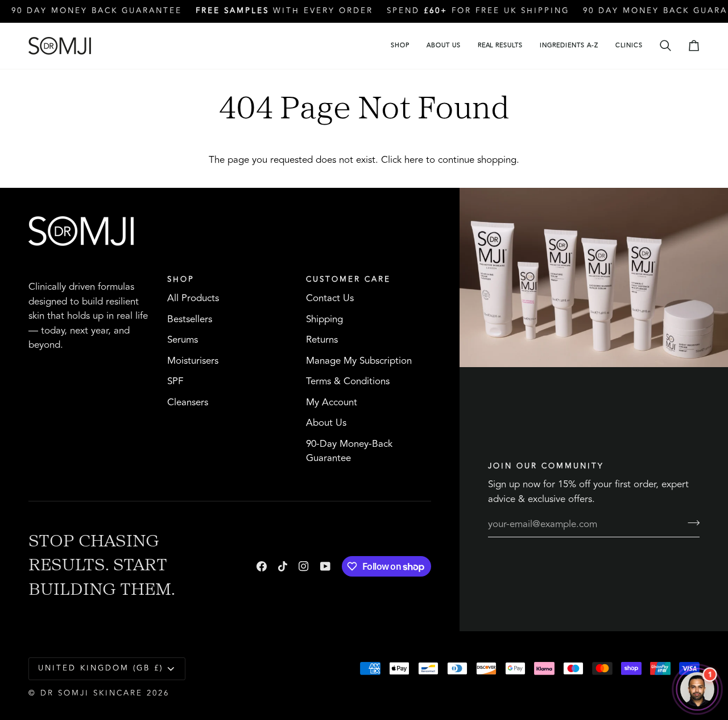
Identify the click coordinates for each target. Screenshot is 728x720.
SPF (175, 381)
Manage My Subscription (359, 360)
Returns (322, 339)
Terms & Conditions (348, 381)
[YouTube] (325, 566)
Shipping (324, 319)
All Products (193, 298)
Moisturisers (192, 360)
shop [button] (181, 279)
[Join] (690, 522)
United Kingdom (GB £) (100, 668)
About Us (326, 422)
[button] (400, 46)
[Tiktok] (282, 566)
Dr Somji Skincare (91, 693)
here (413, 160)
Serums (182, 339)
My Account (331, 402)
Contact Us (330, 298)
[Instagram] (304, 566)
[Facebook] (262, 566)
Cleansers (187, 402)
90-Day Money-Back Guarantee (349, 451)
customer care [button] (348, 279)
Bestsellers (189, 319)
